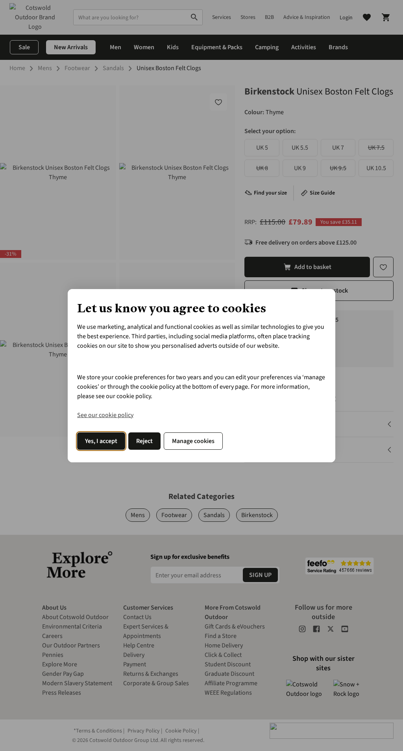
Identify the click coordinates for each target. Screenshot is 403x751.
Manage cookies (193, 441)
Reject (144, 441)
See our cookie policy (105, 415)
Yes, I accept (101, 441)
